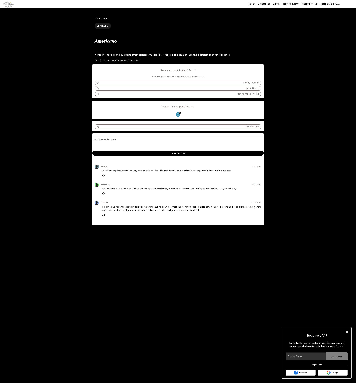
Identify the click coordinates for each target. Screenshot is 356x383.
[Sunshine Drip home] (14, 4)
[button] (102, 18)
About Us (264, 4)
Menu (276, 4)
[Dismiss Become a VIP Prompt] (347, 332)
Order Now (291, 4)
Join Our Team (330, 4)
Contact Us (309, 4)
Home (251, 4)
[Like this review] (104, 175)
